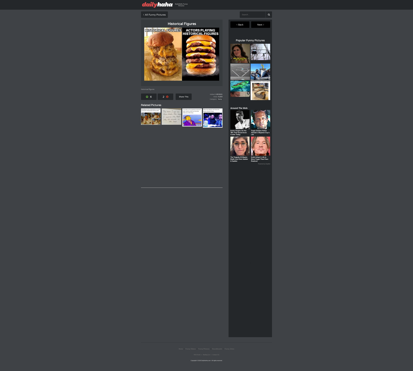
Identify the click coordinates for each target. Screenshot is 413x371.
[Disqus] (182, 158)
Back (240, 25)
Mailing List (206, 355)
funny (220, 99)
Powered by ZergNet (264, 164)
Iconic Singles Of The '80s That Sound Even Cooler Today (238, 132)
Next (259, 25)
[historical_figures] (181, 54)
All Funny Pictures (155, 14)
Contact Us (215, 355)
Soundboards (217, 349)
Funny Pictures (204, 349)
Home (181, 349)
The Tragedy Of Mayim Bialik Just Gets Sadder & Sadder (239, 159)
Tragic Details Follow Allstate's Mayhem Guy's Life (260, 132)
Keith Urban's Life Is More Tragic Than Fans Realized (259, 159)
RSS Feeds (197, 355)
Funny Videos (191, 349)
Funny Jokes (229, 349)
